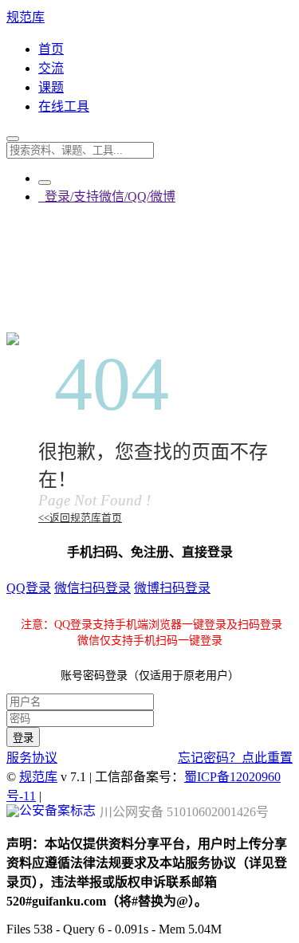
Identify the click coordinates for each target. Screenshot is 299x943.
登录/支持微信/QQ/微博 (106, 196)
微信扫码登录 (92, 588)
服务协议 (31, 757)
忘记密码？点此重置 (235, 757)
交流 (51, 68)
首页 (51, 49)
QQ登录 (28, 588)
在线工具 (63, 106)
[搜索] (12, 138)
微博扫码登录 (172, 588)
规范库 (25, 17)
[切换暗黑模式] (44, 182)
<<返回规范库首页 (80, 518)
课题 (51, 87)
